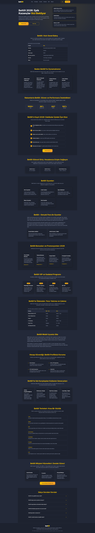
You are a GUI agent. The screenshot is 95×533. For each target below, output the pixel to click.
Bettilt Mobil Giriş (62, 169)
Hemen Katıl (23, 23)
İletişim (52, 1)
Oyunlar (40, 1)
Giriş (32, 1)
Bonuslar (45, 1)
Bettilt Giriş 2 (47, 169)
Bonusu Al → (26, 264)
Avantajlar (36, 1)
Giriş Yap (67, 1)
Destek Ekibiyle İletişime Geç (47, 483)
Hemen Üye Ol (47, 150)
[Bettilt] (21, 2)
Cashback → (51, 263)
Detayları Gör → (39, 264)
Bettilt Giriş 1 (32, 169)
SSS (49, 1)
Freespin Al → (64, 263)
